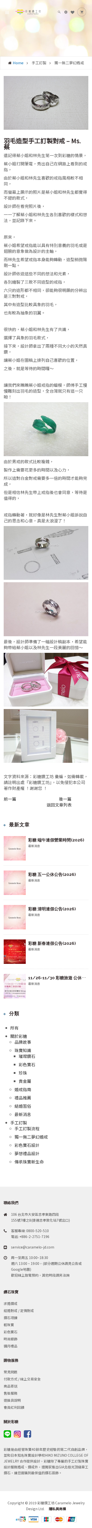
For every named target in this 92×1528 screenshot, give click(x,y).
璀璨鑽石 (27, 1056)
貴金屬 (25, 1081)
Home (18, 62)
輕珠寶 (9, 1324)
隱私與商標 (57, 1508)
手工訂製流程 (26, 1128)
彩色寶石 (27, 1064)
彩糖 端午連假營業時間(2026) (56, 840)
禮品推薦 (22, 1098)
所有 (14, 1028)
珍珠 (23, 1073)
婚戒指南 (22, 1089)
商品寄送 (10, 1386)
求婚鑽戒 (10, 1303)
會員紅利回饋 (14, 1407)
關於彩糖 (18, 1036)
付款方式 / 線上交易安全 (22, 1379)
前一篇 (10, 799)
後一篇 (65, 799)
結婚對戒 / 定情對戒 (19, 1310)
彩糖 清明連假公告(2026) (52, 908)
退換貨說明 (12, 1400)
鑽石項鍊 (10, 1317)
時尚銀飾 (10, 1338)
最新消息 (22, 1114)
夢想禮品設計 (26, 1153)
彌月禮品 (10, 1346)
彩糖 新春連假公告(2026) (52, 943)
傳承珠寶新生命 (29, 1162)
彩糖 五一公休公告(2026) (52, 874)
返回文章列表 (59, 805)
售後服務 (10, 1393)
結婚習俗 (22, 1106)
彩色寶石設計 (26, 1145)
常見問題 (10, 1371)
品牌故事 (22, 1042)
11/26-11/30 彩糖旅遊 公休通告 (59, 977)
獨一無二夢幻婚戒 (31, 1137)
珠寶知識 (22, 1050)
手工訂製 (18, 1122)
